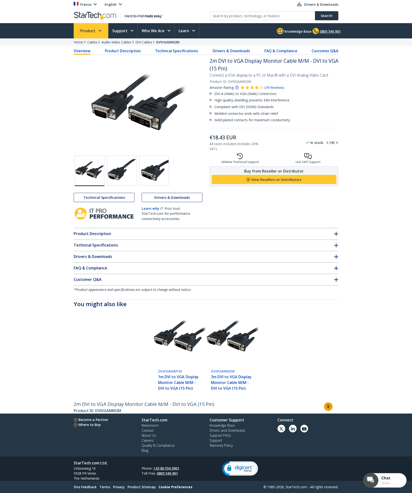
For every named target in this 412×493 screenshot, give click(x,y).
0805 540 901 (167, 473)
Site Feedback (85, 487)
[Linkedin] (293, 428)
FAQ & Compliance (280, 50)
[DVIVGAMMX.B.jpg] (122, 170)
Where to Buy (89, 424)
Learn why (150, 208)
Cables (92, 42)
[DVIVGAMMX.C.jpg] (154, 170)
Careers (148, 440)
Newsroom (150, 425)
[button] (240, 468)
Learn (184, 30)
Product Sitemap (142, 487)
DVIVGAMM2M (168, 42)
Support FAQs (220, 435)
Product (88, 30)
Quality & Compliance (158, 445)
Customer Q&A (325, 50)
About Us (149, 435)
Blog (145, 450)
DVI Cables (143, 42)
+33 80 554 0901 (166, 468)
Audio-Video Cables (116, 42)
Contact (148, 430)
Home (78, 42)
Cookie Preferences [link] (175, 487)
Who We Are (153, 30)
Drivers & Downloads (231, 50)
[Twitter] (281, 428)
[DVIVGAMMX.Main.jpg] (89, 171)
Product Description (123, 50)
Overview (82, 50)
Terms (104, 487)
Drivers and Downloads (227, 430)
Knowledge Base (297, 31)
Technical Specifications (176, 50)
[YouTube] (304, 428)
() (274, 87)
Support (120, 30)
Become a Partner (93, 419)
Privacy (119, 487)
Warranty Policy (221, 445)
